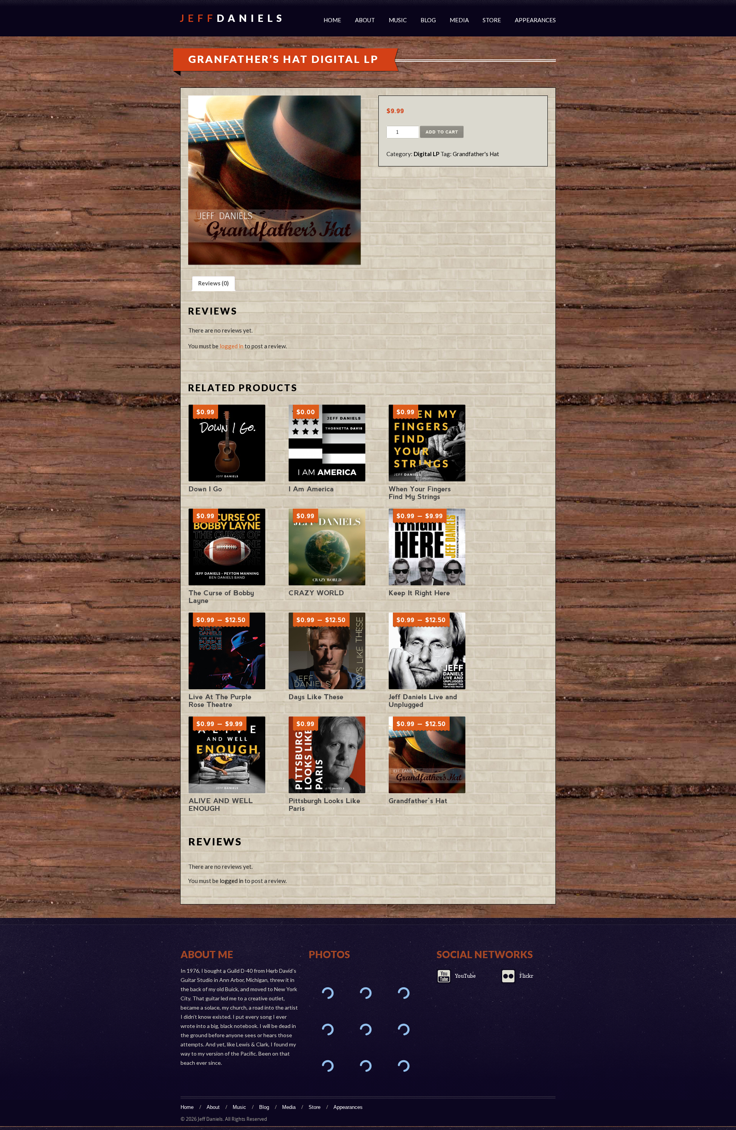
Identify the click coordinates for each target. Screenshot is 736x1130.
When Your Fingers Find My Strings (420, 493)
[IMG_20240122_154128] (327, 993)
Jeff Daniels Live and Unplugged (423, 700)
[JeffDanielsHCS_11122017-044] (403, 1066)
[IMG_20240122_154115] (365, 993)
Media (459, 19)
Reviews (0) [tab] (213, 283)
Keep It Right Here (419, 593)
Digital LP (426, 153)
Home (332, 19)
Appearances (535, 19)
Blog (428, 19)
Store (492, 19)
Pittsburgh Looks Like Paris (324, 804)
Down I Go (205, 489)
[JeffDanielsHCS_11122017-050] (327, 1066)
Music (398, 19)
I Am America (311, 489)
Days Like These (316, 697)
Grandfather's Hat (476, 153)
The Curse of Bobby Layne (221, 597)
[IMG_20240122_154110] (403, 993)
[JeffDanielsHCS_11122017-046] (365, 1066)
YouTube (465, 976)
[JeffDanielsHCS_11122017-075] (365, 1029)
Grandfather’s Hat (418, 801)
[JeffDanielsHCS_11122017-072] (403, 1029)
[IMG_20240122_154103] (327, 1029)
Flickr (526, 976)
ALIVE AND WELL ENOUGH (221, 804)
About (365, 19)
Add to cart (442, 132)
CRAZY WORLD (316, 593)
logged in (231, 346)
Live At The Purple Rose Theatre (220, 700)
